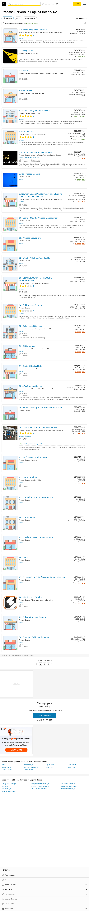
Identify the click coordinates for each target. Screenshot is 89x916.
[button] (84, 4)
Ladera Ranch (28, 770)
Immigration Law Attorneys (40, 784)
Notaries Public (36, 113)
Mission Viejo (28, 765)
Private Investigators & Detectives (51, 32)
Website (21, 38)
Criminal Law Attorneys (9, 791)
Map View (9, 18)
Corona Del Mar (7, 770)
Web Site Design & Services (61, 430)
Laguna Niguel (6, 767)
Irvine (3, 765)
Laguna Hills (50, 765)
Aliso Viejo (49, 767)
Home (4, 656)
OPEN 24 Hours (32, 23)
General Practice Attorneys (40, 786)
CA (9, 656)
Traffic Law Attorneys (67, 789)
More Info (36, 157)
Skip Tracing (35, 32)
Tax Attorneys (6, 789)
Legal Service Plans (37, 93)
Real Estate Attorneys (67, 784)
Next (52, 664)
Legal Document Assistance (40, 283)
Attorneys (34, 349)
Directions (28, 157)
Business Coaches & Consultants (62, 73)
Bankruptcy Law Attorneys (69, 786)
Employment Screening (38, 134)
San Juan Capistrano (31, 767)
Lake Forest (72, 765)
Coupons (28, 436)
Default (82, 18)
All (19, 18)
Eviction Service (55, 155)
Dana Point (71, 767)
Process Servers (24, 32)
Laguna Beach (16, 656)
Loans (46, 369)
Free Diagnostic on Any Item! (32, 444)
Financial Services (37, 369)
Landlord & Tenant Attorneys (40, 155)
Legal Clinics (35, 329)
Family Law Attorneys (9, 784)
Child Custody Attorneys (39, 789)
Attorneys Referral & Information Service (44, 389)
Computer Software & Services (41, 430)
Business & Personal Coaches (41, 73)
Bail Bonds (5, 786)
